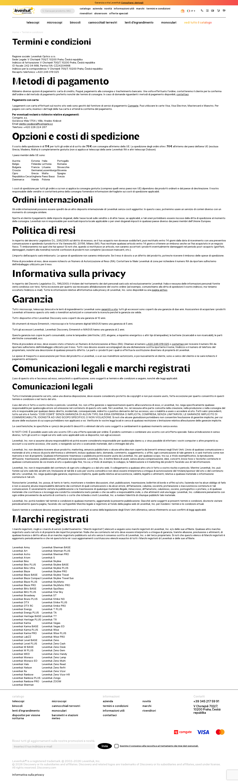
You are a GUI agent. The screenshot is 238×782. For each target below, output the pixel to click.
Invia (105, 746)
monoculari (168, 22)
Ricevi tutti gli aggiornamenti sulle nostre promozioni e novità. (53, 741)
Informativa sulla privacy (28, 774)
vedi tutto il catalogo (198, 22)
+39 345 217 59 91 (206, 701)
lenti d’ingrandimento (139, 22)
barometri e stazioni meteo (65, 717)
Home (15, 32)
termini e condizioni (158, 8)
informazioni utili (124, 8)
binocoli (75, 22)
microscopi (54, 22)
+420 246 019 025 (157, 344)
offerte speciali (118, 13)
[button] (202, 11)
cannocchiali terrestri (102, 22)
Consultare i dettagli (132, 2)
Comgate (133, 105)
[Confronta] (213, 11)
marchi (140, 8)
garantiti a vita (109, 309)
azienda (97, 8)
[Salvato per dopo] (207, 11)
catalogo (85, 8)
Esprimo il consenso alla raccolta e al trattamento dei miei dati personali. (159, 745)
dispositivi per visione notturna (26, 717)
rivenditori (86, 13)
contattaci (182, 94)
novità (108, 8)
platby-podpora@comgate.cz (36, 123)
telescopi (32, 22)
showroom (100, 13)
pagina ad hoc (159, 289)
